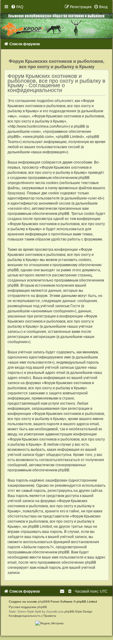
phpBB (43, 601)
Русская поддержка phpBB (28, 607)
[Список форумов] (57, 21)
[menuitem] (17, 7)
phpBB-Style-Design (78, 611)
